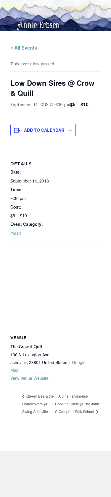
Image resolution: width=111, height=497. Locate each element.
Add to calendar (44, 130)
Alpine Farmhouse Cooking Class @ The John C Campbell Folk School (77, 403)
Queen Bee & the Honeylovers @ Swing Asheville (38, 403)
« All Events (23, 47)
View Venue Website (29, 378)
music (15, 233)
